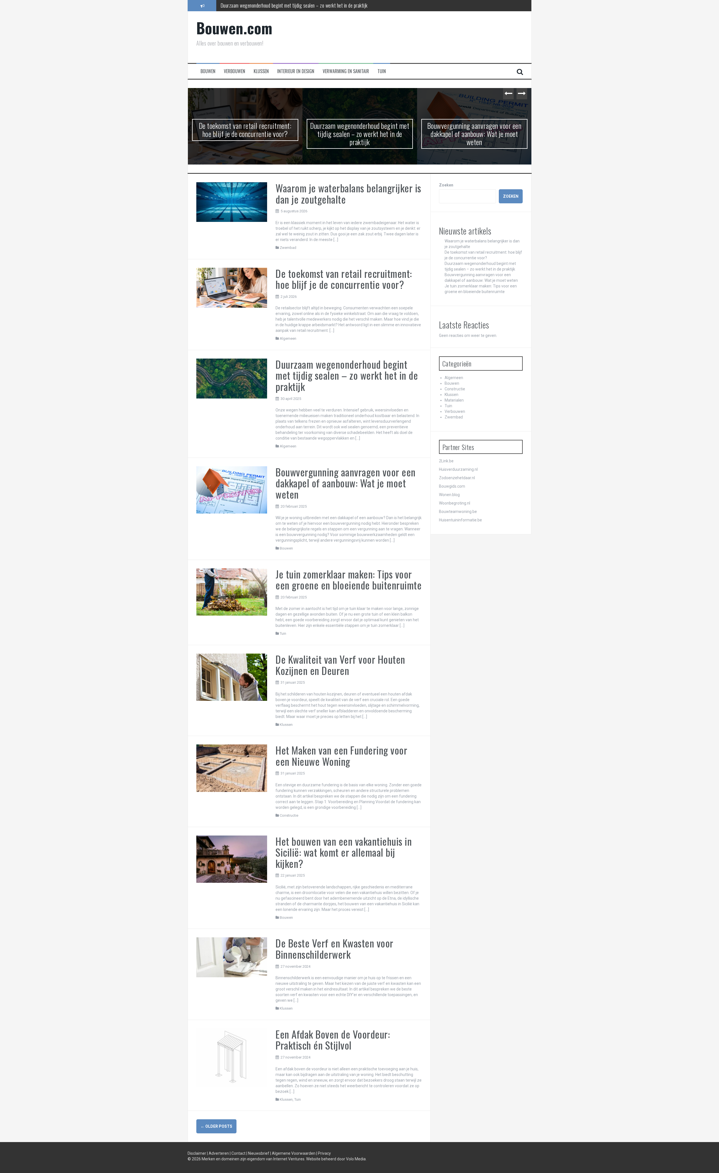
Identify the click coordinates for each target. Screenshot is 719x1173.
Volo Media (356, 1159)
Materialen (454, 400)
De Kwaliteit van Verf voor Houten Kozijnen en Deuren (340, 665)
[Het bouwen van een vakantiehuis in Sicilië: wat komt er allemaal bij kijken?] (231, 858)
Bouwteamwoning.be (458, 511)
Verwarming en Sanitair (346, 71)
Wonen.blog (449, 494)
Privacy (324, 1153)
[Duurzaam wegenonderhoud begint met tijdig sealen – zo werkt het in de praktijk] (231, 378)
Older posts (216, 1126)
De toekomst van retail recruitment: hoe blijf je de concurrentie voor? (344, 279)
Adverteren (219, 1153)
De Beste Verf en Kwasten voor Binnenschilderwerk (334, 948)
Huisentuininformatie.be (460, 520)
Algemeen (288, 338)
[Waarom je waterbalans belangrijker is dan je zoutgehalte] (231, 201)
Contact (238, 1153)
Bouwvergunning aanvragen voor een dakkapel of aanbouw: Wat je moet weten (292, 5)
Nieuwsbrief (259, 1153)
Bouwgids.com (452, 486)
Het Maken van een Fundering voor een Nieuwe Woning (341, 755)
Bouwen (208, 71)
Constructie (289, 815)
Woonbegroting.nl (454, 503)
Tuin (381, 71)
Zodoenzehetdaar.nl (457, 478)
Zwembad (288, 248)
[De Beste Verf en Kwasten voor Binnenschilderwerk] (231, 957)
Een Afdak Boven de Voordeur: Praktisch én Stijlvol (333, 1039)
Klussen (261, 71)
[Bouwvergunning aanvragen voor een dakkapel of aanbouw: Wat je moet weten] (231, 489)
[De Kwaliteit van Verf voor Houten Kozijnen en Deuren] (231, 677)
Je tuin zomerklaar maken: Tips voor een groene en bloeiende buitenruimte (474, 129)
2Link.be (446, 461)
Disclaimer (197, 1153)
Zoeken (446, 185)
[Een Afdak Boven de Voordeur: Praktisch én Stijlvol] (231, 1057)
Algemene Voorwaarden (294, 1153)
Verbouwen (234, 71)
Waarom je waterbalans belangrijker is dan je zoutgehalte (348, 193)
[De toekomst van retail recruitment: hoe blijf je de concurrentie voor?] (231, 287)
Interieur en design (295, 71)
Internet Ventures (288, 1159)
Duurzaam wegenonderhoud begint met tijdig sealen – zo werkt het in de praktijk (245, 133)
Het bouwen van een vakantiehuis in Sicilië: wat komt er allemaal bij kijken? (344, 852)
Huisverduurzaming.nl (458, 469)
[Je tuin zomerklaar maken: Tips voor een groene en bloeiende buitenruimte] (231, 591)
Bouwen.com (234, 28)
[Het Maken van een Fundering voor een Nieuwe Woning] (231, 768)
